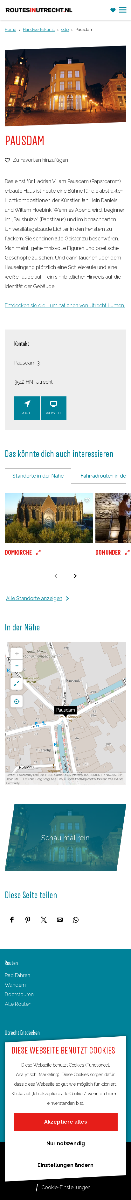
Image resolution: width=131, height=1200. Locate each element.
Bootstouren (19, 994)
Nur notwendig (65, 1143)
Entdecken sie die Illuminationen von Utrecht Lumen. (65, 305)
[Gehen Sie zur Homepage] (39, 10)
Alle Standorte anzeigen (34, 598)
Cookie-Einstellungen (66, 1187)
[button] (49, 530)
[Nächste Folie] (75, 575)
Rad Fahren (17, 975)
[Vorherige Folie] (55, 575)
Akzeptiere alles (65, 1122)
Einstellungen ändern (65, 1165)
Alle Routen (18, 1004)
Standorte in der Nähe (38, 476)
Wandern (15, 985)
